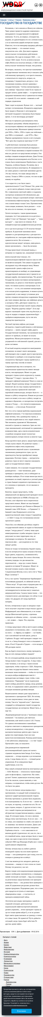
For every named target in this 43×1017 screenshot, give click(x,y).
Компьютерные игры (11, 954)
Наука (6, 968)
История (7, 952)
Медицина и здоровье (12, 963)
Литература (8, 961)
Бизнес (6, 945)
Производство (9, 975)
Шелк (8, 986)
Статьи (11, 20)
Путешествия (8, 977)
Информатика (9, 949)
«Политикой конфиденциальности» (15, 1005)
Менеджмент (9, 966)
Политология (8, 970)
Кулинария (8, 959)
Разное (18, 20)
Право (6, 973)
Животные (8, 947)
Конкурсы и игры (10, 956)
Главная (3, 20)
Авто (5, 940)
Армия (6, 942)
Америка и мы (29, 20)
